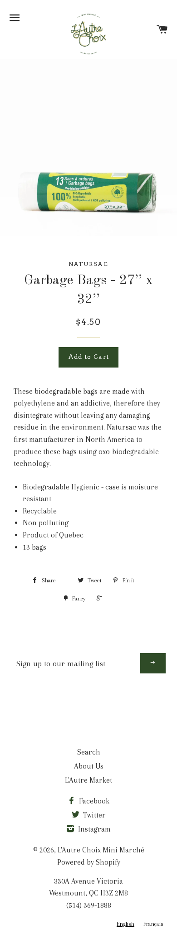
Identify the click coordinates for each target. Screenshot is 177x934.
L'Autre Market (88, 780)
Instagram (93, 829)
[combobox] (125, 924)
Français (153, 924)
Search (88, 752)
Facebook (93, 801)
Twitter (93, 815)
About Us (88, 766)
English (125, 924)
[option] (153, 924)
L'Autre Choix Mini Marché (101, 850)
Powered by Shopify (88, 862)
